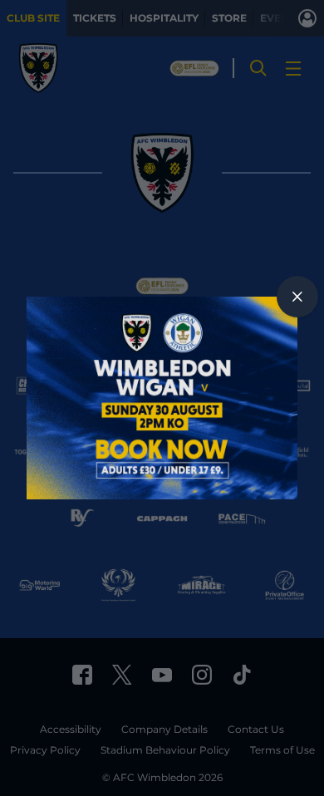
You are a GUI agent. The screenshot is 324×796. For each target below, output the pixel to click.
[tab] (297, 296)
